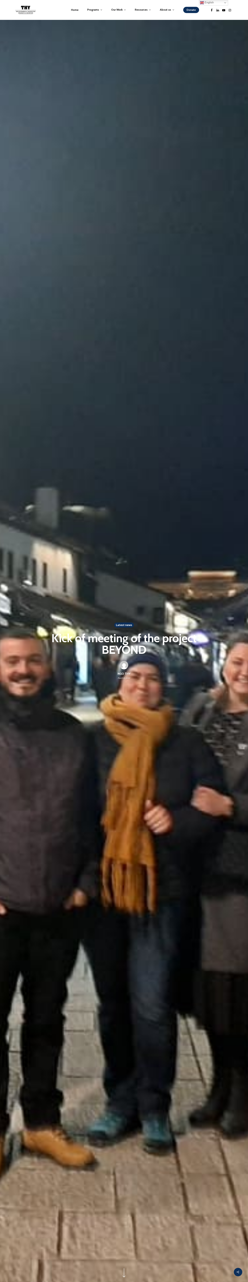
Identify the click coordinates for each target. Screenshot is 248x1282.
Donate (191, 10)
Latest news (124, 625)
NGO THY (124, 673)
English (209, 2)
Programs (93, 9)
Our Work (117, 9)
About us (165, 9)
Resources (141, 9)
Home (74, 10)
